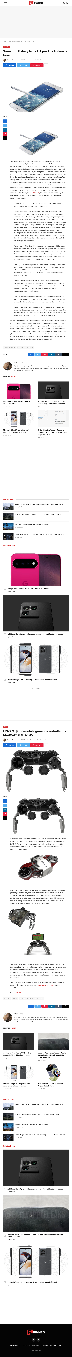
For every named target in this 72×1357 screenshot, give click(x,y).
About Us (26, 1345)
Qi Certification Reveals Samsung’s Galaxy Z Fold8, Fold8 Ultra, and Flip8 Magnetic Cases (52, 432)
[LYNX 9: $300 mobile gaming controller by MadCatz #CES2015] (36, 770)
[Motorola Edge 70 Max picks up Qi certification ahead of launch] (18, 418)
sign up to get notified (46, 985)
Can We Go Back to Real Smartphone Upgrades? (32, 524)
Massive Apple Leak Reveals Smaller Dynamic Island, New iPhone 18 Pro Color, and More (52, 1055)
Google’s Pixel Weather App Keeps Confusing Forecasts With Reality (39, 504)
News (5, 726)
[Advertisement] (36, 22)
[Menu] (5, 3)
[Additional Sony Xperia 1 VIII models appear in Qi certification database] (53, 390)
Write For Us (15, 1345)
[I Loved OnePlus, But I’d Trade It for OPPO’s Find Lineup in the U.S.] (8, 516)
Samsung (30, 347)
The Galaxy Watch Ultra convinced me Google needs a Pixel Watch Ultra (40, 534)
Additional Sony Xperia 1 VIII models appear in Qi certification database (51, 402)
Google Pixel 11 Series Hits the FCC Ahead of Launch (16, 402)
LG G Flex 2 (34, 193)
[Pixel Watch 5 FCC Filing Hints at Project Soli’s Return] (53, 1072)
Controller (7, 999)
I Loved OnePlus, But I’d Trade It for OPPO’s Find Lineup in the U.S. (38, 514)
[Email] (5, 138)
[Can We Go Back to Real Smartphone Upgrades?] (8, 526)
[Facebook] (5, 121)
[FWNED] (36, 3)
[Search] (67, 3)
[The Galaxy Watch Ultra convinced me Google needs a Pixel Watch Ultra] (8, 536)
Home (5, 41)
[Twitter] (5, 125)
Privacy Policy (56, 1345)
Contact (35, 1345)
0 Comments (30, 60)
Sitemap (45, 1345)
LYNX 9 (15, 999)
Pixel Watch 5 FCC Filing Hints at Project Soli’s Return (50, 1085)
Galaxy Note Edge (9, 347)
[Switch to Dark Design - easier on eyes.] (64, 3)
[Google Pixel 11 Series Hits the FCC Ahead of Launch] (18, 390)
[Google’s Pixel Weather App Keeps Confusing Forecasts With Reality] (8, 506)
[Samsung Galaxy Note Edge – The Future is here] (36, 90)
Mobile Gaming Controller (35, 999)
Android (6, 46)
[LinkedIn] (5, 130)
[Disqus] (36, 467)
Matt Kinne (12, 60)
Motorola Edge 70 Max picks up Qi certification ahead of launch (16, 431)
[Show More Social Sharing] (46, 65)
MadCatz (19, 993)
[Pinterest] (5, 134)
